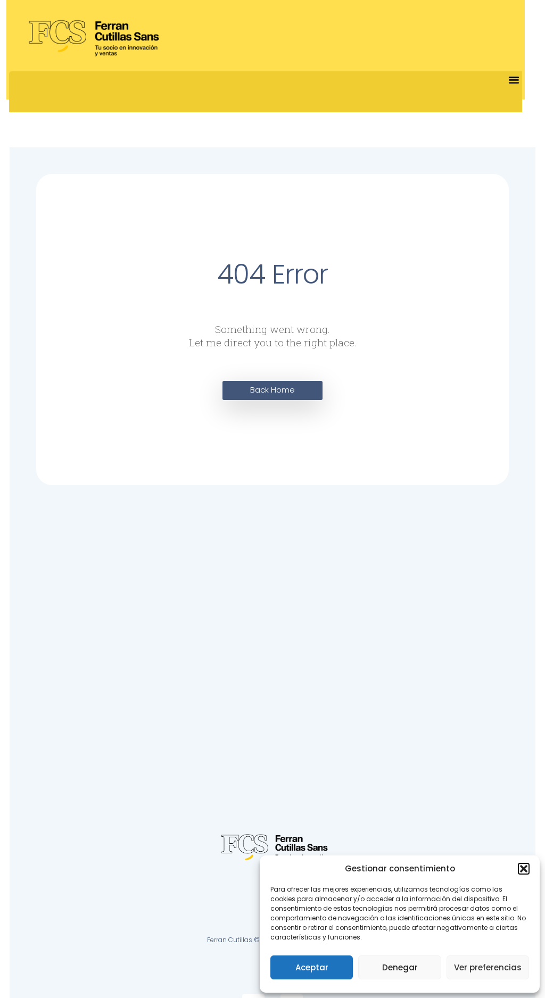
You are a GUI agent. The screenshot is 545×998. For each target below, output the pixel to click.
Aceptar (311, 967)
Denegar (400, 967)
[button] (523, 868)
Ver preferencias (488, 967)
